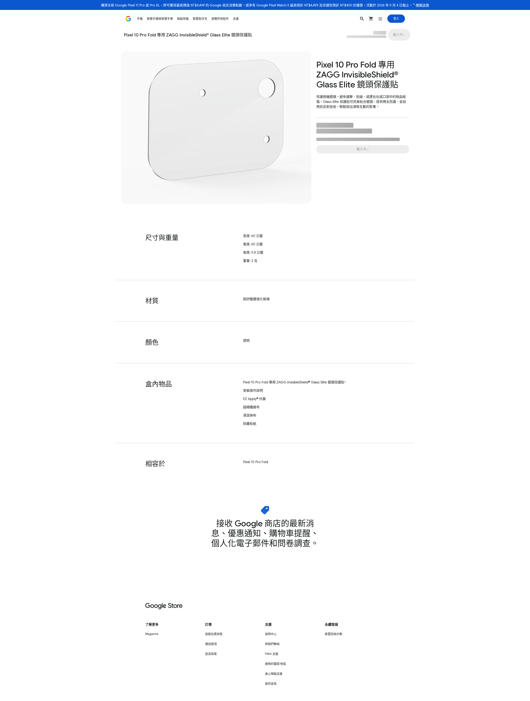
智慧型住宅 (200, 18)
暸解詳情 (422, 5)
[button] (361, 18)
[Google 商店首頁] (128, 18)
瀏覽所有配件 (220, 18)
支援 (236, 18)
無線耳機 (183, 18)
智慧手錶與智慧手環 (160, 18)
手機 (140, 18)
